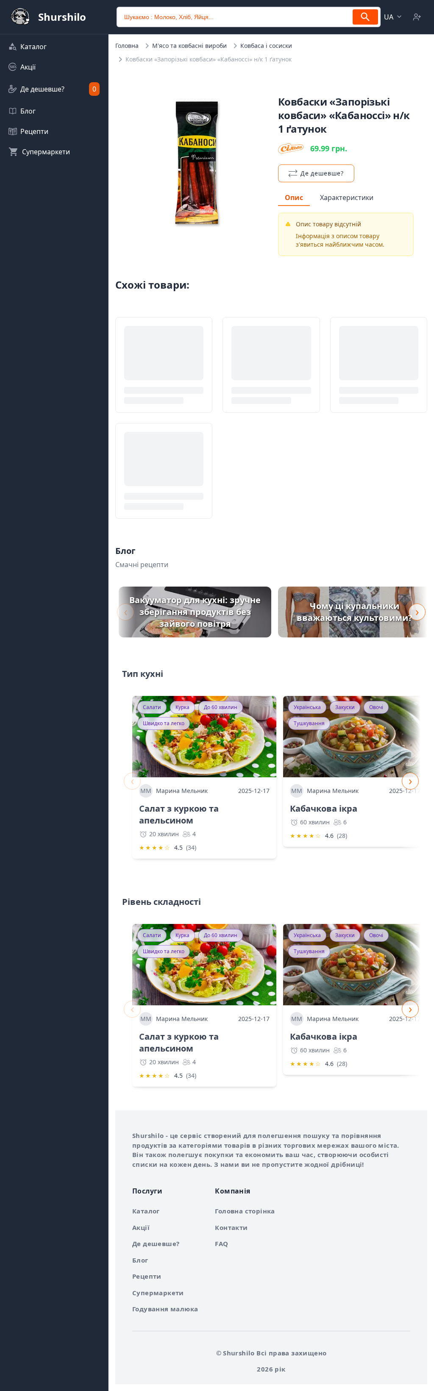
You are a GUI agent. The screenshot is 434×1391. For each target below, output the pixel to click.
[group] (195, 612)
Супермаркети (158, 1292)
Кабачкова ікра (323, 808)
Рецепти (146, 1276)
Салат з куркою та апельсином (179, 814)
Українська (307, 707)
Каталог (146, 1211)
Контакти (231, 1227)
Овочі (376, 707)
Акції (141, 1227)
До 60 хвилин (220, 707)
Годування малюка (165, 1309)
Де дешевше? (155, 1243)
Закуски (345, 707)
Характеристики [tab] (346, 197)
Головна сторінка (245, 1211)
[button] (393, 17)
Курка (182, 707)
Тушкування (309, 723)
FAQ (221, 1243)
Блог (140, 1260)
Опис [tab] (294, 197)
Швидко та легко (163, 723)
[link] (54, 46)
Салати (152, 707)
